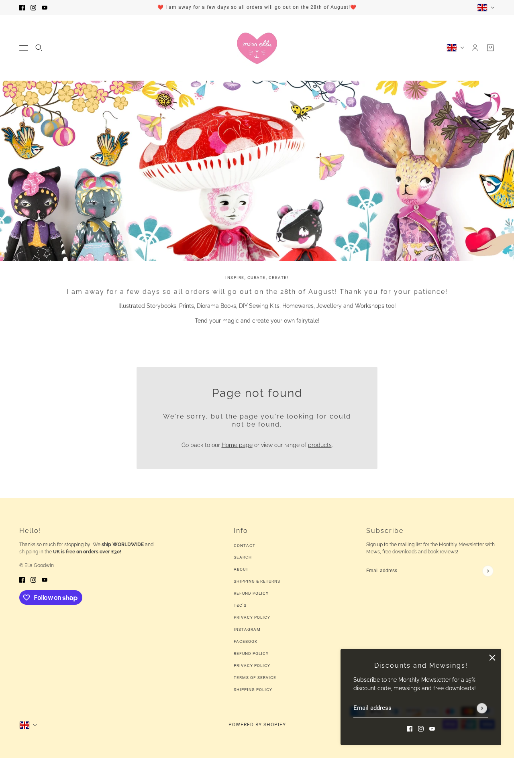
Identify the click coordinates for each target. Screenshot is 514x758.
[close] (492, 658)
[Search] (39, 47)
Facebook (245, 641)
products (320, 445)
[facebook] (22, 7)
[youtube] (45, 7)
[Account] (475, 47)
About (241, 569)
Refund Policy (251, 593)
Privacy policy (252, 665)
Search (243, 557)
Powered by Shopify (257, 725)
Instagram (247, 629)
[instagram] (33, 7)
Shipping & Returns (257, 581)
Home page (237, 445)
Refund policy (251, 653)
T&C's (240, 605)
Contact (244, 545)
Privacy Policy (252, 617)
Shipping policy (253, 689)
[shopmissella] (257, 48)
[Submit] (482, 708)
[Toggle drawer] (23, 48)
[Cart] (490, 47)
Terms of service (255, 677)
